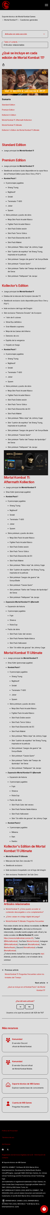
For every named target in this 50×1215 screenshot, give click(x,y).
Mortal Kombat (32, 941)
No (29, 1007)
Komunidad (17, 1039)
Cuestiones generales (29, 20)
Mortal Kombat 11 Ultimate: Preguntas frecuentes (25, 921)
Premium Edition (8, 110)
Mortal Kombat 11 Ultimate (12, 125)
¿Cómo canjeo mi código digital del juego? (23, 917)
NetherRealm (9, 947)
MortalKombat (33, 944)
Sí (20, 1007)
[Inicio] (6, 5)
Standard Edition (8, 105)
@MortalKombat (10, 941)
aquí (42, 954)
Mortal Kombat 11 (10, 20)
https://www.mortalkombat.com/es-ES (18, 938)
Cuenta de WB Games (22, 1103)
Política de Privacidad (9, 1131)
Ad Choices (6, 1144)
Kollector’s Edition (9, 115)
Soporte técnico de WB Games (26, 1084)
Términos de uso (8, 1137)
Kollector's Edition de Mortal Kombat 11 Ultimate (20, 130)
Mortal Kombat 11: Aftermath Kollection (17, 120)
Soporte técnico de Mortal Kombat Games (18, 16)
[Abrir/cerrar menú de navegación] (46, 5)
